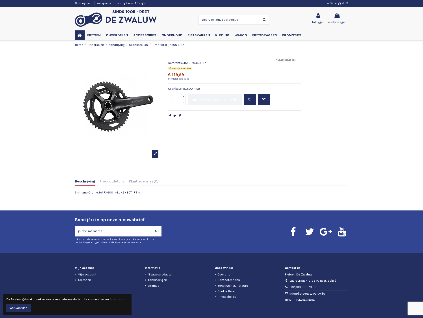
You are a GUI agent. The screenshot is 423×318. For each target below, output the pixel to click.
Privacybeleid (226, 297)
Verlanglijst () (339, 3)
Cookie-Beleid (226, 291)
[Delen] (170, 116)
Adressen (84, 280)
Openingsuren (84, 3)
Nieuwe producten (160, 274)
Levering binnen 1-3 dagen (131, 3)
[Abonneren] (156, 231)
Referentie (175, 63)
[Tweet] (174, 116)
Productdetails (112, 181)
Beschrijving (85, 181)
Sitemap (154, 286)
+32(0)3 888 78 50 (302, 287)
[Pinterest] (180, 116)
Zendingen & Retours (232, 286)
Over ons (223, 274)
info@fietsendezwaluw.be (307, 294)
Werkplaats (104, 3)
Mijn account (87, 274)
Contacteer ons (228, 280)
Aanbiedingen (157, 280)
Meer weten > (119, 299)
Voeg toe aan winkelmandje (218, 99)
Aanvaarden (18, 308)
